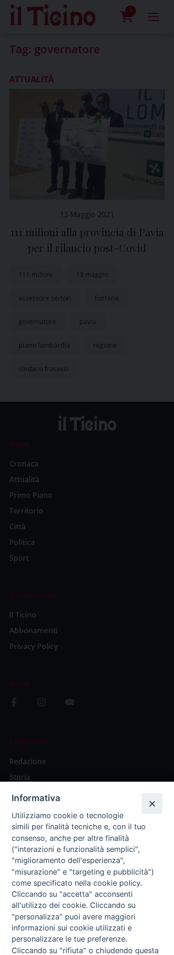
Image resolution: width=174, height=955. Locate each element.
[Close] (152, 803)
